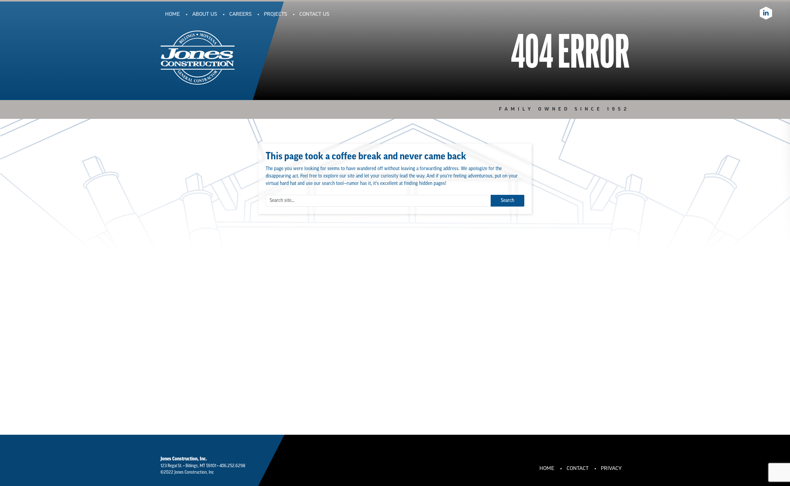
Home (172, 14)
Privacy (611, 468)
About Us (204, 14)
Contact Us (314, 14)
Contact (577, 468)
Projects (275, 14)
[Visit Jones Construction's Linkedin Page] (766, 13)
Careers (240, 14)
